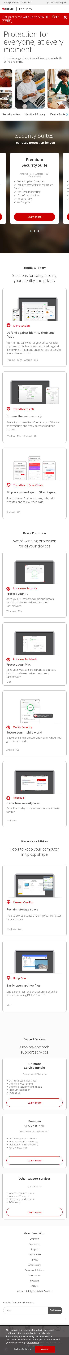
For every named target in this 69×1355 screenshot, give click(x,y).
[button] (65, 8)
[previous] (1, 115)
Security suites (11, 114)
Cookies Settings (22, 1348)
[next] (67, 115)
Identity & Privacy (35, 114)
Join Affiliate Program (56, 2)
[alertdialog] (34, 1340)
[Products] (34, 305)
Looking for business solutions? (17, 2)
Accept (44, 1348)
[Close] (63, 1330)
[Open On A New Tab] (34, 958)
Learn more (28, 216)
